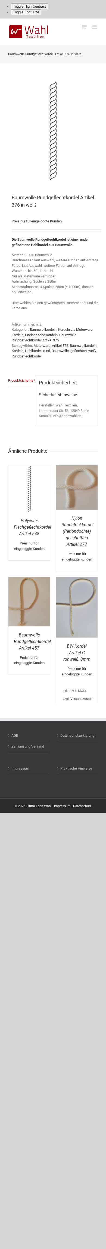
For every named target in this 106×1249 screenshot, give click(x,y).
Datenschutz (82, 806)
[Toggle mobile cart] (84, 27)
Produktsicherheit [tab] (20, 380)
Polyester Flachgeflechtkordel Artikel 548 (32, 527)
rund (46, 351)
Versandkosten (81, 699)
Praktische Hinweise (76, 768)
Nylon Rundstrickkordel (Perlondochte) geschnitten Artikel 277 (77, 531)
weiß (92, 351)
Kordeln (17, 335)
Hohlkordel (33, 351)
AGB (14, 735)
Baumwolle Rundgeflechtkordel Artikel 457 (32, 641)
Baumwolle (60, 351)
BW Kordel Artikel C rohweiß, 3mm (77, 653)
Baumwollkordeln (43, 329)
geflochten (78, 351)
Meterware (42, 346)
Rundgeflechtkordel (27, 356)
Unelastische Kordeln (41, 335)
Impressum (20, 768)
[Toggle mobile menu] (95, 27)
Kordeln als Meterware (75, 329)
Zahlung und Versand (27, 746)
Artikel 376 (60, 346)
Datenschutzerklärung (77, 735)
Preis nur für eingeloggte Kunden (37, 221)
